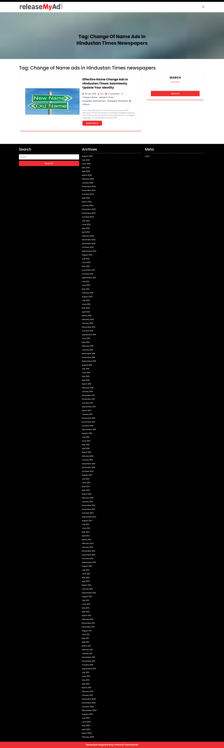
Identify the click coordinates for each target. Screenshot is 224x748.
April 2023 (86, 232)
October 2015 (87, 471)
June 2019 (86, 338)
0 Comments (114, 94)
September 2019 (89, 334)
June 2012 (86, 604)
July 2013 (85, 570)
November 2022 (88, 243)
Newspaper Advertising (117, 101)
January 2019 (87, 350)
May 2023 (86, 228)
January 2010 (87, 695)
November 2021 (88, 270)
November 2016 (88, 422)
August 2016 (87, 433)
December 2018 (88, 353)
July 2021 (85, 281)
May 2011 (85, 638)
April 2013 (86, 581)
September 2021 (89, 277)
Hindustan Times (106, 97)
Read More (92, 123)
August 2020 (87, 296)
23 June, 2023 (90, 94)
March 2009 (87, 733)
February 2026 (88, 179)
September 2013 (89, 562)
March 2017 (86, 410)
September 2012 (89, 592)
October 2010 (87, 665)
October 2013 (87, 558)
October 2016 (87, 425)
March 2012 (86, 615)
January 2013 (87, 589)
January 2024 (87, 205)
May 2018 (85, 376)
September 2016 (89, 429)
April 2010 (86, 684)
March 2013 (86, 585)
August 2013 (87, 566)
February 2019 (87, 346)
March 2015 (86, 494)
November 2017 (88, 399)
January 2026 (87, 183)
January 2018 (87, 391)
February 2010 (87, 691)
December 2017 (88, 395)
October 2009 (88, 706)
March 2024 (87, 201)
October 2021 (87, 274)
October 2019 (87, 330)
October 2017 (87, 403)
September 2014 (89, 517)
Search (175, 77)
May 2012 (85, 608)
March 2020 (87, 315)
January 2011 (87, 653)
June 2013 (86, 573)
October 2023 (88, 217)
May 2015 (86, 486)
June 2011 (86, 634)
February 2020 (88, 319)
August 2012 (87, 596)
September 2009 (89, 710)
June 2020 (86, 304)
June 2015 (86, 482)
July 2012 (85, 600)
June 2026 (86, 163)
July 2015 (85, 479)
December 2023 (89, 209)
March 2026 (87, 175)
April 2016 (86, 448)
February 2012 (87, 619)
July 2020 (86, 300)
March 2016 (86, 452)
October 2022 (88, 247)
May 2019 (85, 342)
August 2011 (87, 630)
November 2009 (89, 703)
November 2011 (88, 627)
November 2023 (88, 213)
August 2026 (87, 156)
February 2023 (88, 236)
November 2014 (88, 509)
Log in (147, 156)
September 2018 (89, 361)
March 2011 (86, 646)
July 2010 (85, 672)
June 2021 (86, 285)
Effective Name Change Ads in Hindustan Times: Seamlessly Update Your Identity (105, 83)
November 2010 (88, 661)
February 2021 (87, 293)
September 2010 (89, 668)
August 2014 (87, 520)
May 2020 (86, 308)
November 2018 (88, 357)
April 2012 (85, 611)
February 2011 (87, 649)
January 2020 (87, 323)
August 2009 (87, 714)
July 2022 (85, 258)
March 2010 (86, 687)
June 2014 (86, 528)
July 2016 (85, 437)
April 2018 (86, 380)
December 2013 (88, 551)
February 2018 (87, 387)
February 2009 (88, 737)
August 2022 (87, 255)
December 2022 (88, 239)
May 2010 (85, 680)
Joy (101, 94)
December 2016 (88, 418)
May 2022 (86, 266)
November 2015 (88, 467)
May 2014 (86, 532)
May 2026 (86, 167)
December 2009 (89, 699)
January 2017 (87, 414)
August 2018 (87, 365)
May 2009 (86, 725)
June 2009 (86, 722)
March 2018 (86, 384)
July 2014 (85, 524)
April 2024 (86, 198)
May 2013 (85, 577)
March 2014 (86, 539)
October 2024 (88, 194)
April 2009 (86, 729)
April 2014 (86, 535)
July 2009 (86, 718)
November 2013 (88, 555)
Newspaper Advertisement (94, 101)
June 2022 (86, 262)
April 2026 (86, 171)
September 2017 (89, 406)
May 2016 (85, 444)
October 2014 (87, 513)
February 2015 (88, 498)
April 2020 (86, 312)
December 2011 (88, 623)
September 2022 (89, 251)
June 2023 (86, 224)
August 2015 (87, 475)
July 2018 (85, 368)
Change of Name (89, 97)
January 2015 (87, 501)
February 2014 (88, 543)
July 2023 (86, 220)
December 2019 (88, 327)
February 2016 (87, 456)
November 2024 (89, 190)
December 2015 (88, 463)
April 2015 (86, 490)
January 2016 (87, 460)
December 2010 (88, 657)
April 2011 (85, 642)
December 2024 (89, 186)
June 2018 (86, 372)
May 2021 (85, 289)
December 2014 (88, 505)
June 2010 (86, 676)
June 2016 (86, 441)
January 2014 (87, 547)
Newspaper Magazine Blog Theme (103, 744)
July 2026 (86, 160)
